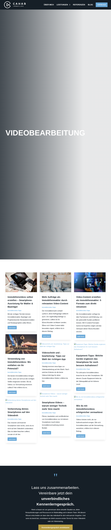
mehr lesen (12, 327)
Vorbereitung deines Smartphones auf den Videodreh (19, 412)
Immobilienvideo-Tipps (14, 310)
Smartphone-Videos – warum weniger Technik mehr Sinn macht (54, 405)
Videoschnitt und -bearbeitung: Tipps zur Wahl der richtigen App (54, 355)
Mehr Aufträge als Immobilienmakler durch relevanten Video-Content (55, 300)
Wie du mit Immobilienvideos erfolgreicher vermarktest (89, 409)
